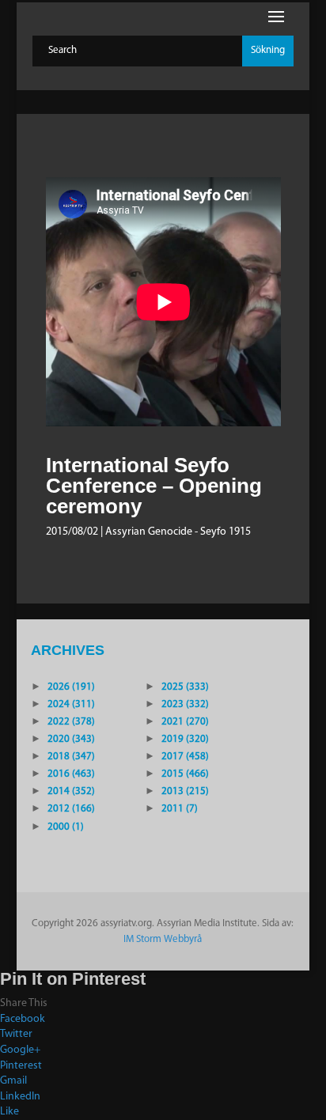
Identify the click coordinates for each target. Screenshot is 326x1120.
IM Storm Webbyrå (162, 939)
